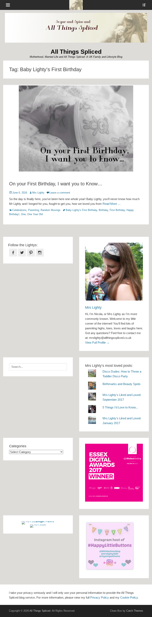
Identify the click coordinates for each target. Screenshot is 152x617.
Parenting (33, 210)
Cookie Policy (129, 597)
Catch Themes (134, 610)
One (23, 214)
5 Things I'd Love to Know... (120, 407)
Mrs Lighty (38, 192)
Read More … (112, 203)
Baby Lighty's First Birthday (81, 210)
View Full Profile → (97, 342)
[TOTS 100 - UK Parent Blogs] (38, 521)
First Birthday (117, 210)
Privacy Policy (99, 597)
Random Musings (51, 210)
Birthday (103, 210)
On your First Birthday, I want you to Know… (55, 183)
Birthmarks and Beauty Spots (122, 384)
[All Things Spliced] (76, 5)
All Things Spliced (76, 51)
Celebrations (19, 210)
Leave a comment (59, 192)
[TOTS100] (38, 524)
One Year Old (35, 214)
